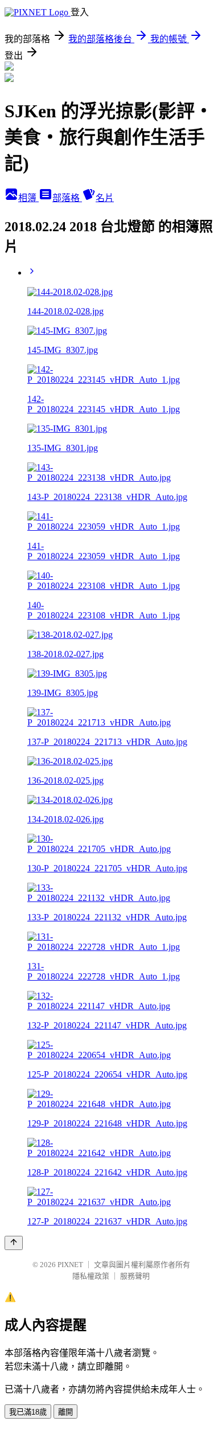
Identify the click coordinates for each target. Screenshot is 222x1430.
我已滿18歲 (28, 1412)
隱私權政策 (90, 1276)
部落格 (67, 198)
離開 (65, 1412)
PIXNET (70, 1264)
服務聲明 (135, 1276)
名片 (105, 198)
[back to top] (14, 1243)
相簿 (28, 198)
